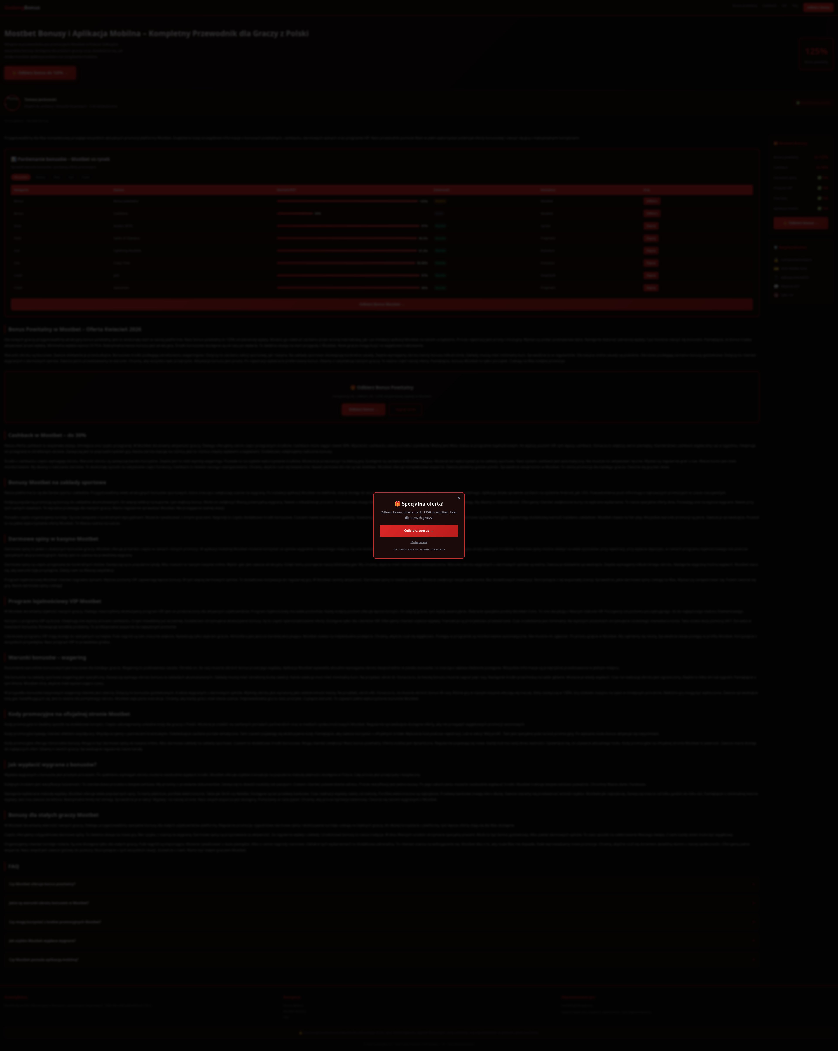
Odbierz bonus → (419, 530)
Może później (419, 542)
